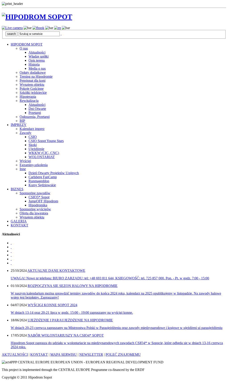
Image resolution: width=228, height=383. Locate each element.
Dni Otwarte (37, 109)
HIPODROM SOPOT (27, 44)
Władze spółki (38, 56)
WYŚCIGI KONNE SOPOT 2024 (52, 305)
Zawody (25, 133)
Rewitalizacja (29, 101)
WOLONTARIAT (41, 157)
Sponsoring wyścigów (35, 209)
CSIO (32, 137)
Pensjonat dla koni (32, 80)
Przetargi (34, 113)
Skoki (32, 145)
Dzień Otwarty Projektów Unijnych (53, 173)
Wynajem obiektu (32, 84)
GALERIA (19, 221)
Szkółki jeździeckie (33, 92)
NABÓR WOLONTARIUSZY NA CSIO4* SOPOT (66, 335)
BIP (22, 121)
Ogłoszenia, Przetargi (35, 117)
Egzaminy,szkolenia (34, 165)
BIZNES (17, 189)
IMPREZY (18, 125)
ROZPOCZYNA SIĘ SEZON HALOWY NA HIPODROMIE (73, 286)
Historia (34, 64)
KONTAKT (19, 225)
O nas (24, 48)
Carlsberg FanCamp (42, 177)
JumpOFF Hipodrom (43, 201)
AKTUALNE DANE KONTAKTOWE (56, 270)
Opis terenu (36, 60)
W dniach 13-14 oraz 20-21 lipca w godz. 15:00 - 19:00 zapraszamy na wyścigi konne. (72, 312)
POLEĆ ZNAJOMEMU (123, 354)
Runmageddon (38, 181)
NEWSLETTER (91, 354)
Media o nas (37, 68)
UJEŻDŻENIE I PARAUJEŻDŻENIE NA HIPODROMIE (70, 320)
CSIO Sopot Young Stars (46, 141)
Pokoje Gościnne (32, 88)
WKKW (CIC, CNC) (43, 153)
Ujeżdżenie (36, 149)
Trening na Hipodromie (36, 76)
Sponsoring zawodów (35, 193)
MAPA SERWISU (63, 354)
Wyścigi (25, 161)
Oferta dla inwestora (34, 213)
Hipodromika (37, 205)
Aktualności (36, 52)
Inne (23, 169)
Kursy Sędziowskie (42, 185)
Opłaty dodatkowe (33, 72)
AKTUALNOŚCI (15, 354)
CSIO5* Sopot (38, 197)
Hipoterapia (28, 96)
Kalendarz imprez (32, 129)
